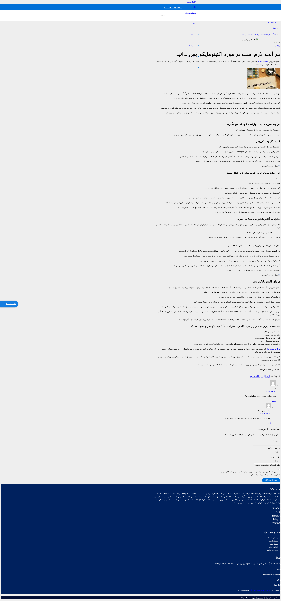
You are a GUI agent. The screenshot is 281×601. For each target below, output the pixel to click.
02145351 (11, 303)
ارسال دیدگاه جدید (260, 376)
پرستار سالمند (273, 538)
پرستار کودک (273, 541)
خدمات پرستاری (272, 550)
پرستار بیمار (274, 544)
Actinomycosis (263, 61)
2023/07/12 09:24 (265, 414)
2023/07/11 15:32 (269, 391)
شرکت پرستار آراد (258, 598)
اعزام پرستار (273, 547)
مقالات (277, 46)
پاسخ (274, 401)
